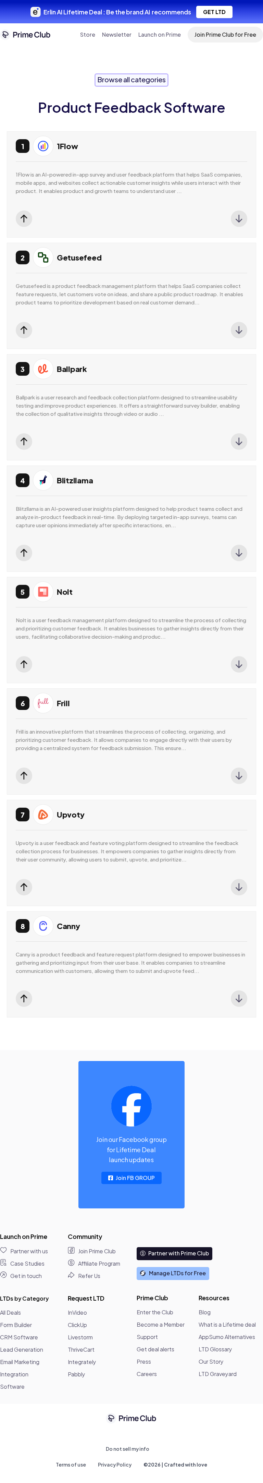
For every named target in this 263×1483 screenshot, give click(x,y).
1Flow (67, 146)
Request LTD (86, 1298)
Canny (68, 926)
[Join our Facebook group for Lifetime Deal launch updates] (131, 1106)
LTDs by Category (24, 1298)
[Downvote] (239, 218)
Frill (63, 703)
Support (147, 1336)
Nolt (65, 591)
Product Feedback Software (131, 107)
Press (144, 1361)
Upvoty (70, 814)
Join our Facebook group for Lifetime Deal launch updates (131, 1149)
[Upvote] (24, 218)
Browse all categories (131, 79)
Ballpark (72, 369)
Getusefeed (79, 257)
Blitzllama (75, 480)
